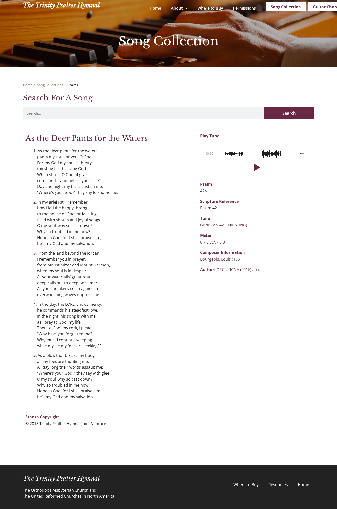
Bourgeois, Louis (216, 259)
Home (155, 8)
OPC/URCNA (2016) (238, 269)
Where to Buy (210, 8)
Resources (278, 484)
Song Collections (50, 85)
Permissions (244, 8)
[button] (256, 167)
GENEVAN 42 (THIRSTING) (223, 225)
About (177, 8)
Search (289, 113)
